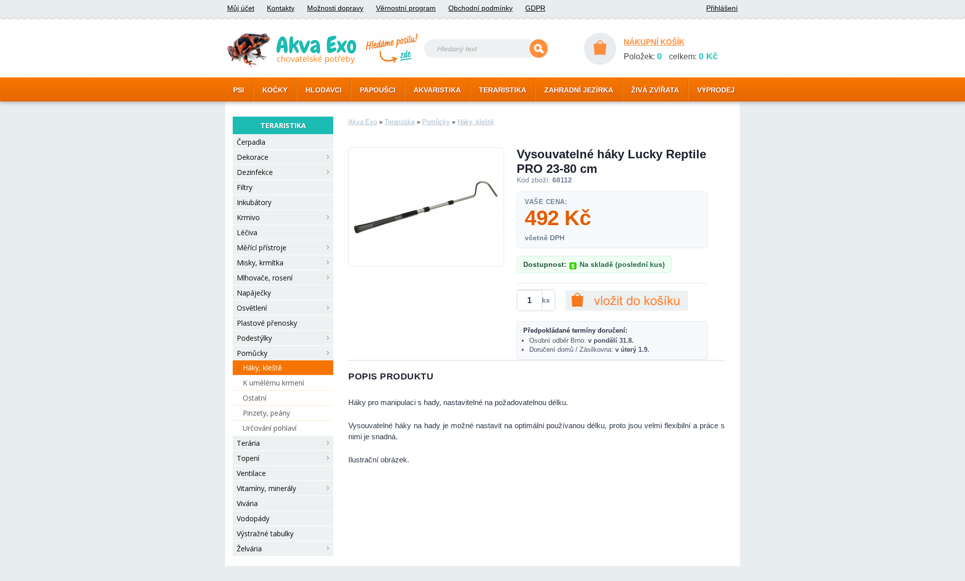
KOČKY (274, 90)
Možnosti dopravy (335, 8)
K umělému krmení (273, 383)
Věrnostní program (406, 8)
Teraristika (399, 122)
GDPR (535, 8)
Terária (248, 443)
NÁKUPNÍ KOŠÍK (654, 42)
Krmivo (248, 217)
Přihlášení (722, 8)
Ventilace (251, 473)
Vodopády (253, 518)
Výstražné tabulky (265, 533)
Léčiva (247, 232)
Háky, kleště (262, 367)
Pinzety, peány (266, 413)
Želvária (249, 548)
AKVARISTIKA (437, 90)
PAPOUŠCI (378, 90)
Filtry (244, 187)
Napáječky (254, 293)
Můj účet (240, 8)
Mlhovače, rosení (265, 277)
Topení (248, 458)
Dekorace (252, 157)
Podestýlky (254, 338)
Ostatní (254, 398)
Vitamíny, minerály (266, 488)
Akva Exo (362, 122)
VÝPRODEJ (716, 90)
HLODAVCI (324, 90)
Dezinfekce (255, 172)
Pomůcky (252, 353)
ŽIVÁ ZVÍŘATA (655, 90)
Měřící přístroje (261, 247)
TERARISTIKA (502, 90)
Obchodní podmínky (480, 8)
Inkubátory (254, 202)
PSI (238, 90)
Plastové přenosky (267, 323)
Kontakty (281, 8)
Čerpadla (251, 142)
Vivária (247, 503)
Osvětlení (252, 308)
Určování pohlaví (270, 428)
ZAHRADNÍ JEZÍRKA (578, 90)
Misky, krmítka (260, 262)
